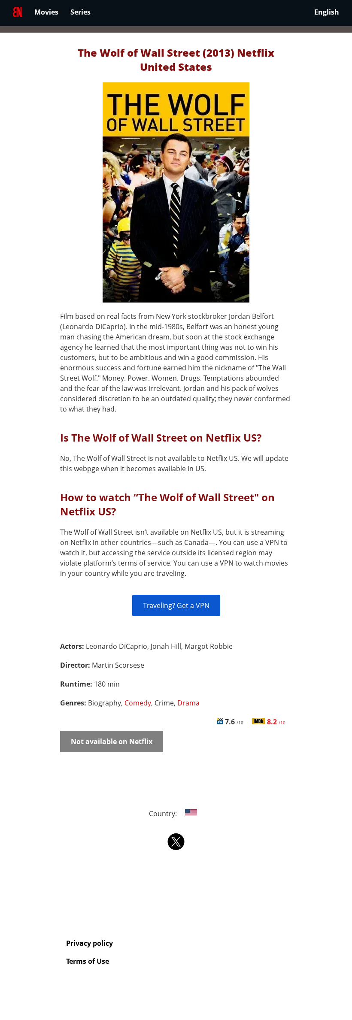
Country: (164, 813)
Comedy (137, 703)
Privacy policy (89, 943)
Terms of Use (87, 961)
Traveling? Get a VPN (176, 605)
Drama (188, 703)
